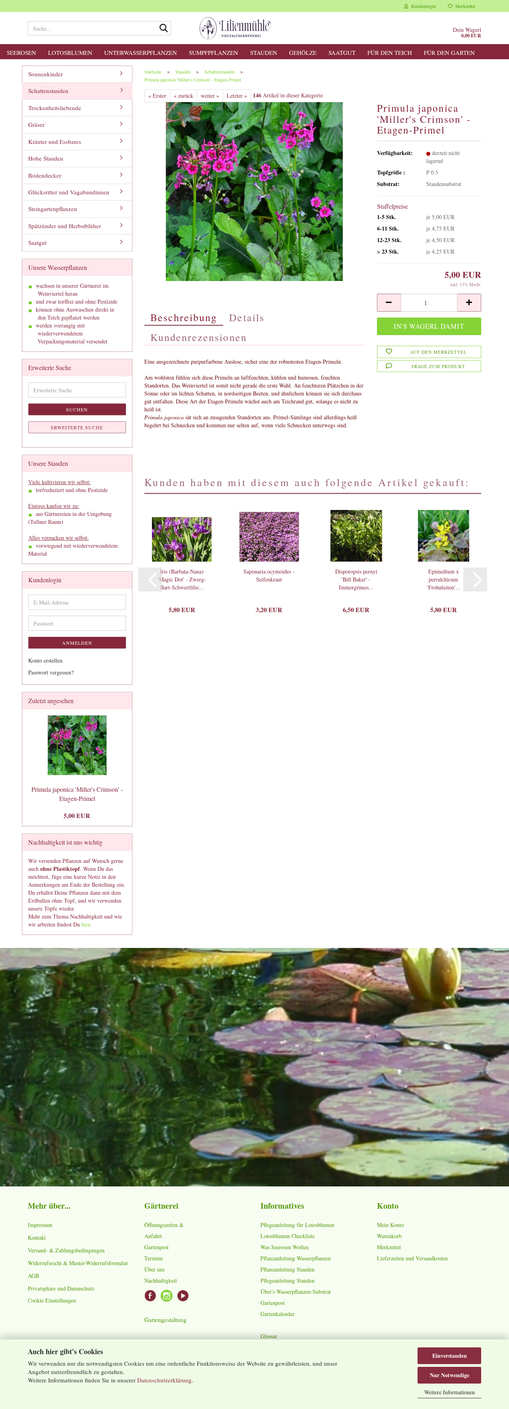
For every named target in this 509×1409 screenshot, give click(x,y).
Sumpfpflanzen (213, 52)
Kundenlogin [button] (422, 6)
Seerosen (21, 52)
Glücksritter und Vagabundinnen (68, 192)
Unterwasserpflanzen (140, 52)
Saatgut (342, 52)
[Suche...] (163, 28)
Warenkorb (389, 1236)
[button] (389, 303)
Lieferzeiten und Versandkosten (412, 1258)
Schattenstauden (48, 91)
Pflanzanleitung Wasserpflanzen (295, 1258)
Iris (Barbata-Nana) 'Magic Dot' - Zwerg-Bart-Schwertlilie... (182, 579)
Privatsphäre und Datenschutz (61, 1288)
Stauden (263, 52)
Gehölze (303, 52)
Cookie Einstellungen (52, 1300)
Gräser (36, 124)
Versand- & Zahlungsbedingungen (66, 1250)
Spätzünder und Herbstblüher (64, 226)
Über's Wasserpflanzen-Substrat (295, 1291)
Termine (153, 1258)
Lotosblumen (70, 52)
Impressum (40, 1225)
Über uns (154, 1269)
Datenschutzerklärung (164, 1380)
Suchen (77, 409)
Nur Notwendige (449, 1375)
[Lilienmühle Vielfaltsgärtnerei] (235, 28)
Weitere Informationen (449, 1392)
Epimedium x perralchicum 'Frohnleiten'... (443, 579)
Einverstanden (449, 1355)
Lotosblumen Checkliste (287, 1236)
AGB (33, 1275)
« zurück (183, 95)
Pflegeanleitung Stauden (287, 1280)
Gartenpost (156, 1247)
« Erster (157, 95)
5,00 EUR (77, 815)
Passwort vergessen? (51, 672)
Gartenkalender (277, 1314)
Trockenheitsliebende (54, 108)
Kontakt (37, 1237)
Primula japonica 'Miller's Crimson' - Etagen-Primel (77, 793)
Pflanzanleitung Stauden (287, 1269)
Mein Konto (390, 1225)
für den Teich (389, 52)
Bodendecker (44, 175)
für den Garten (449, 52)
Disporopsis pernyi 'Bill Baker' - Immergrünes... (356, 579)
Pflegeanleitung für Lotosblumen (297, 1225)
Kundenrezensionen (198, 337)
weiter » (210, 95)
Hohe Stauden (45, 158)
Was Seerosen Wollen (284, 1247)
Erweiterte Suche (77, 427)
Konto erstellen (45, 660)
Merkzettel (464, 6)
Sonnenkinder (45, 74)
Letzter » (237, 95)
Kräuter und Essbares (54, 141)
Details (246, 317)
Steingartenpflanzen (52, 209)
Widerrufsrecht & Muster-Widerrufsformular (78, 1263)
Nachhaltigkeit (160, 1280)
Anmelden (77, 643)
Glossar (268, 1336)
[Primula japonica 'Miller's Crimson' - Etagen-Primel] (254, 190)
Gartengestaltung (165, 1320)
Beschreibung (184, 317)
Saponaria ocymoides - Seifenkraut (269, 575)
